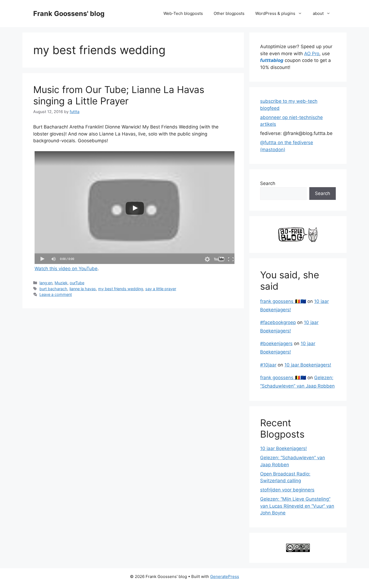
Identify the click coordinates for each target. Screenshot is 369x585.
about (318, 13)
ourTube (77, 282)
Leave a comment (55, 294)
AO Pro (311, 53)
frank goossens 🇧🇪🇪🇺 (283, 301)
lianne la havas (82, 288)
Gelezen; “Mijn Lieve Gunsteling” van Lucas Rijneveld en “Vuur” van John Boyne (297, 505)
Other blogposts (229, 13)
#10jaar (268, 365)
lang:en (45, 282)
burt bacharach (53, 288)
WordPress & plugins (275, 13)
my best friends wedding (120, 288)
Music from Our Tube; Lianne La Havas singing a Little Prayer (118, 95)
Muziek (61, 282)
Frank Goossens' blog (69, 13)
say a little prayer (160, 288)
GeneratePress (224, 576)
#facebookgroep (278, 322)
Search (267, 183)
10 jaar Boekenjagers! (307, 365)
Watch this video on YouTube (66, 268)
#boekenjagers (276, 343)
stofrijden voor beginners (287, 490)
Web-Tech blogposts (183, 13)
